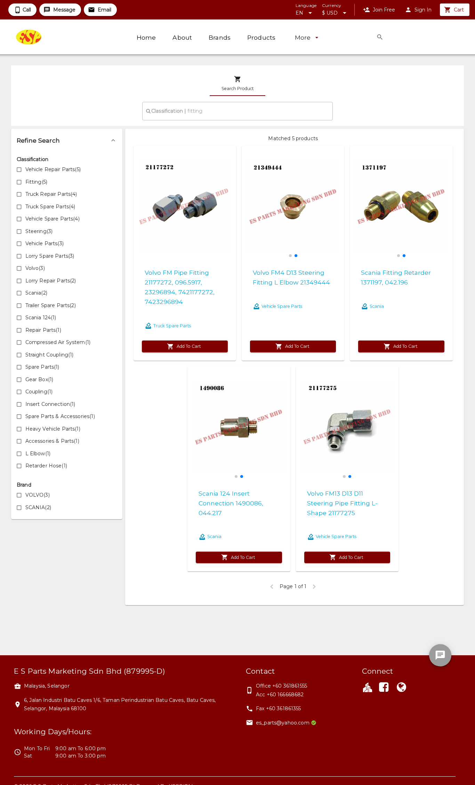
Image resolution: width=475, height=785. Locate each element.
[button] (66, 140)
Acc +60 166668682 (280, 694)
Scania (377, 306)
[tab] (237, 83)
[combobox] (237, 111)
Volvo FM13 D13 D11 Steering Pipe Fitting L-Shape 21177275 (342, 503)
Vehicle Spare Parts (281, 306)
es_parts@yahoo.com (282, 723)
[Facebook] (384, 688)
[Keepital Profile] (367, 687)
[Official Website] (401, 688)
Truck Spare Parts (172, 325)
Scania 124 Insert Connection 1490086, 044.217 (231, 503)
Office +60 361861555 (281, 686)
